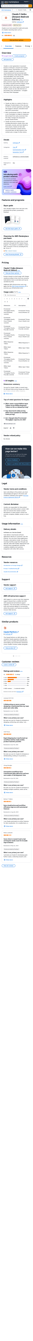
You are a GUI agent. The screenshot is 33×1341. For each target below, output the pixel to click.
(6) (14, 35)
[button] (22, 19)
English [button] (26, 1)
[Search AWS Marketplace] (30, 5)
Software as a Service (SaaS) (21, 156)
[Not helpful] (14, 428)
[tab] (8, 46)
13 (5, 301)
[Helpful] (10, 428)
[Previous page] (4, 299)
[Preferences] (28, 298)
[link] (23, 10)
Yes (14, 163)
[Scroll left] (1, 46)
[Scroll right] (31, 46)
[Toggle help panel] (30, 10)
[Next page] (7, 302)
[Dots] (13, 656)
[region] (16, 340)
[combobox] (14, 5)
